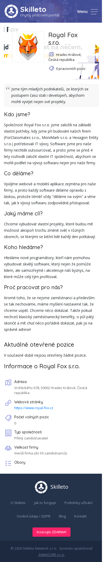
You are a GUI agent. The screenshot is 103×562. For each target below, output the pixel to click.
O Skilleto (18, 502)
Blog (62, 516)
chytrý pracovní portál (39, 15)
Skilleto (33, 9)
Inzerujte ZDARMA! (51, 532)
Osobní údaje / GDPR (33, 516)
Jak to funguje (45, 502)
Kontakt (80, 516)
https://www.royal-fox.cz (33, 407)
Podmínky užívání (78, 502)
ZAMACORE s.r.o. (51, 554)
